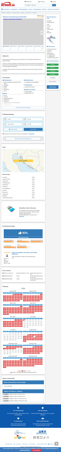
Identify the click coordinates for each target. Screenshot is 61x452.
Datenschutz (25, 444)
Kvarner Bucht (28, 12)
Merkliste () (29, 1)
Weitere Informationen (51, 448)
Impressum (18, 444)
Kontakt (54, 1)
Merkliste (53, 77)
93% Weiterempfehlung (53, 61)
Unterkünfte (8, 12)
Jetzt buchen (33, 129)
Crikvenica (34, 12)
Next (41, 32)
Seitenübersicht (8, 444)
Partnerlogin (32, 444)
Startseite (3, 12)
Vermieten (42, 1)
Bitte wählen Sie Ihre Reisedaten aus (23, 138)
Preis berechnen (13, 129)
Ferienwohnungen (15, 12)
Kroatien (22, 12)
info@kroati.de (52, 444)
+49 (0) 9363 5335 (42, 444)
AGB (14, 444)
